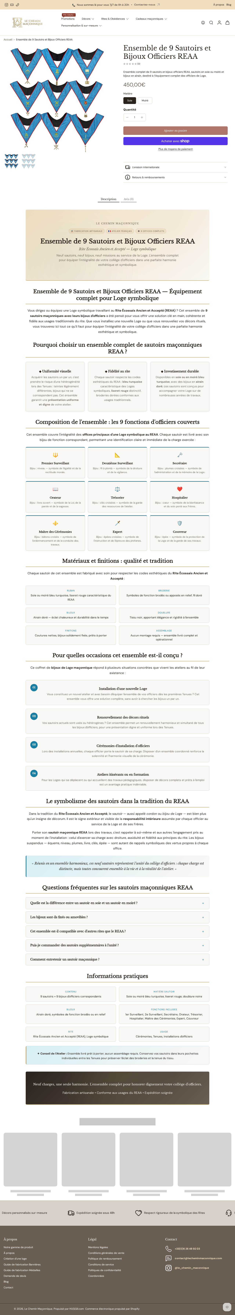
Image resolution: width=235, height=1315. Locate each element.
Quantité (129, 110)
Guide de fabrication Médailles (22, 1270)
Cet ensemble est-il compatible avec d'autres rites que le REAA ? (78, 931)
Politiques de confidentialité (104, 1270)
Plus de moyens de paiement (175, 149)
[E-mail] (12, 5)
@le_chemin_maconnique (192, 1267)
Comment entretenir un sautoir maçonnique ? (64, 959)
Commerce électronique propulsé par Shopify (112, 1308)
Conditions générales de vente (106, 1253)
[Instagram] (6, 5)
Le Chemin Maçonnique (38, 1308)
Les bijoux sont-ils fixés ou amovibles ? (59, 917)
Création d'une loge (15, 1258)
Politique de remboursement (105, 1258)
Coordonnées (96, 1276)
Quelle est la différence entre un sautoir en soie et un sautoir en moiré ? (83, 903)
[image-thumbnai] (11, 161)
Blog (228, 4)
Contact (8, 1287)
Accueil (8, 39)
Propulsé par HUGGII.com (69, 1308)
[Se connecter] (219, 22)
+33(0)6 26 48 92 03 (187, 1248)
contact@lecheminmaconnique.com (198, 1258)
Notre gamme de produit (18, 1247)
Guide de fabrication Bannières (22, 1264)
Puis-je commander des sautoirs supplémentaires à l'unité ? (74, 945)
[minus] (127, 117)
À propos (218, 4)
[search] (211, 22)
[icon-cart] (227, 22)
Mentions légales (98, 1247)
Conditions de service (101, 1264)
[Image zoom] (58, 98)
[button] (175, 130)
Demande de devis (15, 1276)
